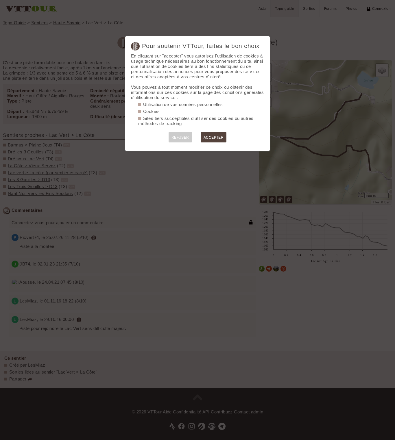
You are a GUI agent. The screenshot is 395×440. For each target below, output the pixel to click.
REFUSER (180, 137)
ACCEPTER (214, 137)
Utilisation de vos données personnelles (183, 104)
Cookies (151, 111)
